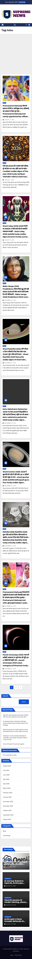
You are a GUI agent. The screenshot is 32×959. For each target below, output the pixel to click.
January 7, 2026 (9, 119)
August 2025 (7, 819)
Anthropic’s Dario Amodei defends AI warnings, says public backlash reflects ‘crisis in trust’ (15, 737)
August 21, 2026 (11, 886)
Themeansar (16, 951)
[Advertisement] (16, 50)
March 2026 (6, 788)
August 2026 (7, 766)
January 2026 (7, 797)
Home (11, 955)
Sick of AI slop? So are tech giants (13, 744)
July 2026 (6, 770)
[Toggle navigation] (15, 25)
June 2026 (6, 775)
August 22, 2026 (11, 866)
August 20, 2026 (11, 905)
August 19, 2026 (11, 924)
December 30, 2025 (10, 300)
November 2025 (8, 806)
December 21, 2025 (10, 545)
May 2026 (6, 779)
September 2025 (8, 815)
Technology (6, 835)
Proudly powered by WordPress (11, 949)
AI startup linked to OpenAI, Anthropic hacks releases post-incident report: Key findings (15, 723)
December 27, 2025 (10, 362)
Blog (4, 102)
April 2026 (6, 783)
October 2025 (7, 810)
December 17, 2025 (10, 668)
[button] (26, 24)
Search (5, 696)
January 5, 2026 (9, 240)
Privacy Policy (18, 955)
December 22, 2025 (10, 485)
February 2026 (7, 792)
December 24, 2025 (10, 423)
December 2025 (8, 801)
